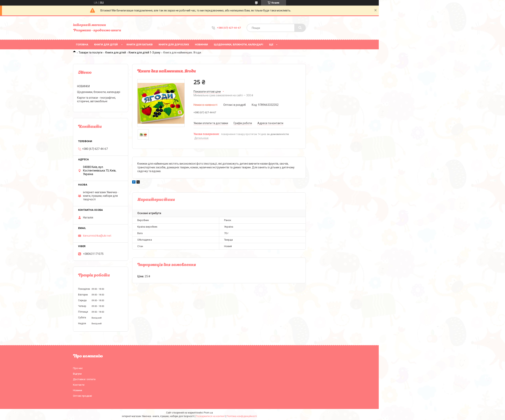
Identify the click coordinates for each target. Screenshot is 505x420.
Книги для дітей (106, 44)
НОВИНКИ (201, 44)
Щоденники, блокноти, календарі (238, 44)
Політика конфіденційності (242, 416)
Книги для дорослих (174, 44)
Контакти (78, 384)
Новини (77, 390)
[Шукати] (300, 28)
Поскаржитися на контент (210, 416)
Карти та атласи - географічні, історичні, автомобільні (96, 99)
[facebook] (134, 182)
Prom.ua (208, 412)
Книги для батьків (139, 44)
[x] (138, 182)
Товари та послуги (90, 52)
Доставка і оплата (84, 379)
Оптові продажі (82, 395)
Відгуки (77, 373)
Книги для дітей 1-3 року (144, 52)
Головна (82, 44)
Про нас (78, 368)
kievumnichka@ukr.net (97, 235)
